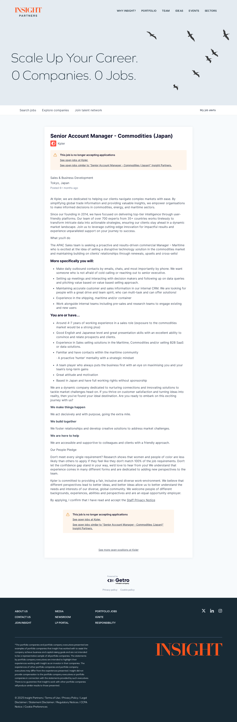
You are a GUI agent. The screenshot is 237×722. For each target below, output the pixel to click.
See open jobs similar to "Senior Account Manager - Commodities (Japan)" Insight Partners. (116, 165)
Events (194, 10)
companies (55, 110)
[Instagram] (220, 611)
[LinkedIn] (212, 611)
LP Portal (62, 622)
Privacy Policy (70, 697)
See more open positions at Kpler (118, 549)
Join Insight (23, 622)
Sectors (211, 10)
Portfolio (148, 10)
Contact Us (23, 617)
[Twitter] (204, 611)
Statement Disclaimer (42, 702)
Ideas (179, 10)
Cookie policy (127, 589)
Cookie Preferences (36, 706)
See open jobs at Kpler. (74, 160)
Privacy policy (110, 589)
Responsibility (105, 622)
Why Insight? (126, 10)
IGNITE (99, 617)
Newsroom (63, 617)
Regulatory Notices (67, 702)
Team (166, 10)
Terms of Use (53, 697)
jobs (28, 110)
